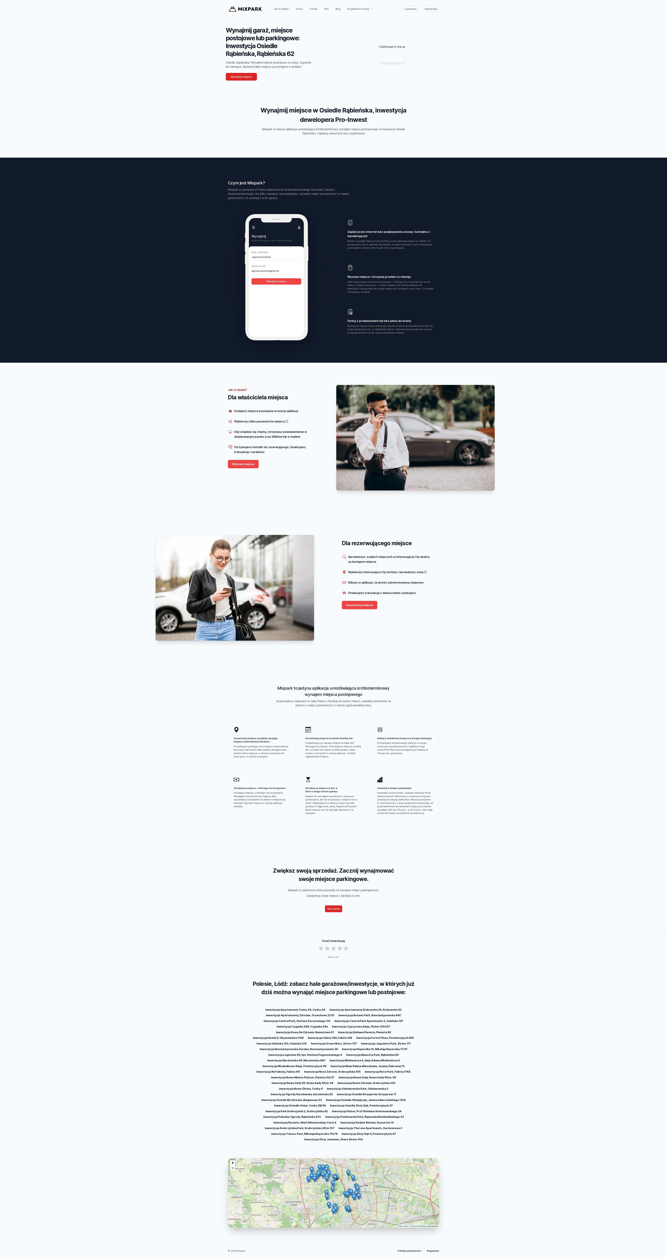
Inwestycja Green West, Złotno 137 (334, 1043)
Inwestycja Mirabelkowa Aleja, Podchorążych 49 (294, 1066)
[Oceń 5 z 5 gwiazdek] (346, 948)
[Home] (245, 9)
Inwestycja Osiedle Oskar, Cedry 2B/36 (300, 1105)
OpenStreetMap (419, 1226)
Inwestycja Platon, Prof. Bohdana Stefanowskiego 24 (366, 1111)
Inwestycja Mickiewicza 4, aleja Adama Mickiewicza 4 (365, 1060)
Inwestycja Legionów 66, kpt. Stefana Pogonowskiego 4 (305, 1054)
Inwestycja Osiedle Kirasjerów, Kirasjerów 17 (366, 1094)
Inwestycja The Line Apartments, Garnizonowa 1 (370, 1128)
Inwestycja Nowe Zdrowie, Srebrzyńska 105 (366, 1083)
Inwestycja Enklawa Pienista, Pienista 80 (364, 1032)
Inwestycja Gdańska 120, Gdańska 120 (282, 1043)
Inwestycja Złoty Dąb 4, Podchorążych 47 (369, 1133)
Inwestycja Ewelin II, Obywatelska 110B (278, 1037)
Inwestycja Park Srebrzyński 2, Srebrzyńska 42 (297, 1111)
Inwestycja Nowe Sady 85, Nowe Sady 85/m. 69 (302, 1083)
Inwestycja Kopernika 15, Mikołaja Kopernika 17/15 (374, 1049)
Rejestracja (431, 8)
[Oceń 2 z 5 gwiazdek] (327, 948)
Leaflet (404, 1226)
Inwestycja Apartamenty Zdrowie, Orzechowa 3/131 (300, 1015)
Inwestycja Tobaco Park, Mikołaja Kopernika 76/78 (304, 1133)
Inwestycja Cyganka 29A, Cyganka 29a (302, 1026)
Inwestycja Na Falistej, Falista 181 (278, 1071)
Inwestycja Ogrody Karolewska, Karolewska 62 (302, 1094)
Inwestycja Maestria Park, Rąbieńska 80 (372, 1054)
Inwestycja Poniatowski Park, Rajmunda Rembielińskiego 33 (364, 1116)
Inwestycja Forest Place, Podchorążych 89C (385, 1037)
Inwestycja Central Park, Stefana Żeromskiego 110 (297, 1021)
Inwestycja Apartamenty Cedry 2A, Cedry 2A (295, 1009)
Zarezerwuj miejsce (359, 605)
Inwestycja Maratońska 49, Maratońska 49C (296, 1060)
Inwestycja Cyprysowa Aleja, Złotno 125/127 (361, 1026)
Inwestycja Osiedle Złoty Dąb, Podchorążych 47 (361, 1105)
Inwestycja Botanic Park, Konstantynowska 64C (370, 1015)
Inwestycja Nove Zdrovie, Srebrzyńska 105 (332, 1071)
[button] (333, 1183)
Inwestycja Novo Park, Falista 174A (387, 1071)
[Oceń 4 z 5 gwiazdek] (340, 948)
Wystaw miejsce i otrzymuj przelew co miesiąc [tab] (379, 276)
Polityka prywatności (409, 1250)
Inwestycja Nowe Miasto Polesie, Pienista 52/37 (302, 1077)
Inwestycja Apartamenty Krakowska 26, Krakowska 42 (366, 1009)
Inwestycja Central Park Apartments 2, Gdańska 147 (369, 1021)
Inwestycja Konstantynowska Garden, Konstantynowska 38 (299, 1049)
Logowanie (411, 8)
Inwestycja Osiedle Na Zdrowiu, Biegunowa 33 (291, 1100)
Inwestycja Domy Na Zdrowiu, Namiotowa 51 (305, 1032)
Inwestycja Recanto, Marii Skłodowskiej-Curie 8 (304, 1122)
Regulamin (433, 1250)
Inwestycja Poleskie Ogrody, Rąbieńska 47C (292, 1116)
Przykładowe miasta (358, 8)
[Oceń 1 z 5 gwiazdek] (321, 948)
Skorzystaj (333, 908)
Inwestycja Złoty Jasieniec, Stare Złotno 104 (333, 1139)
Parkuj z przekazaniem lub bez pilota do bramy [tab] (379, 321)
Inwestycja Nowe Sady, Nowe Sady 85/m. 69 (367, 1077)
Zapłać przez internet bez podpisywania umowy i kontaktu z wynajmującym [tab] (388, 234)
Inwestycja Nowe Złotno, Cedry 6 (301, 1088)
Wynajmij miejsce (241, 76)
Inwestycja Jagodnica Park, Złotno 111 (385, 1043)
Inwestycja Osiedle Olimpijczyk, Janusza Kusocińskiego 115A (366, 1100)
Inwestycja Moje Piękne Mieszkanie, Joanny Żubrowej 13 (368, 1066)
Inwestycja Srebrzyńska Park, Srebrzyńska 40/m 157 (300, 1128)
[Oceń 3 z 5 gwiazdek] (333, 948)
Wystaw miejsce (243, 464)
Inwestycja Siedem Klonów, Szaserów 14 (367, 1122)
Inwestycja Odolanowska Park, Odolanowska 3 (357, 1088)
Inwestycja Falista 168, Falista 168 (330, 1037)
